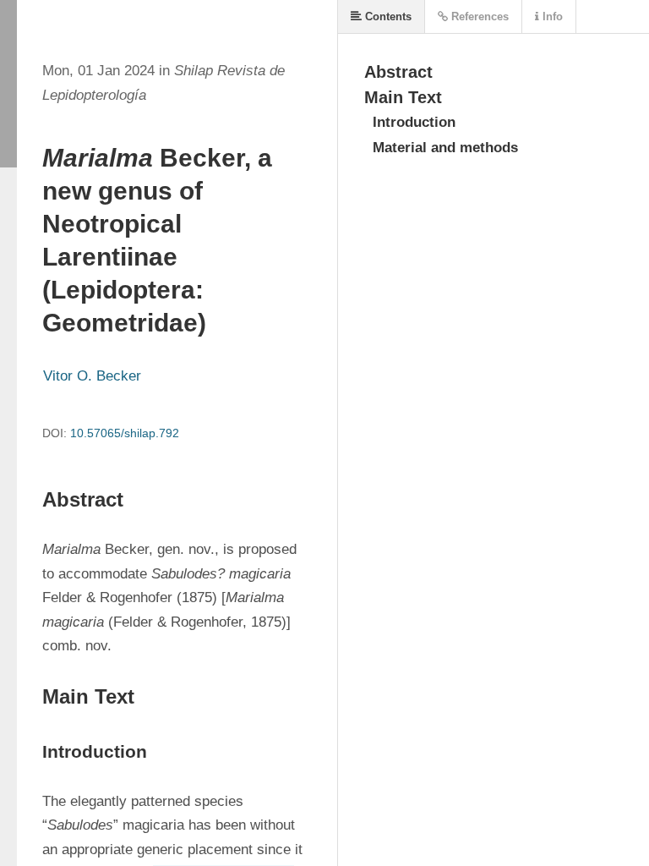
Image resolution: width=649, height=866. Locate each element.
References (478, 16)
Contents (387, 16)
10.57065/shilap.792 (124, 433)
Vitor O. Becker (92, 376)
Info (551, 16)
